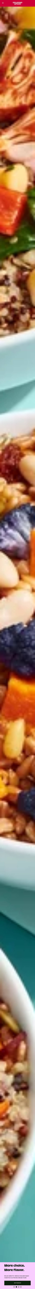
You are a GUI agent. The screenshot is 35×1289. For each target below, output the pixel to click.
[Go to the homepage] (17, 3)
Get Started (17, 1283)
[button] (14, 1287)
